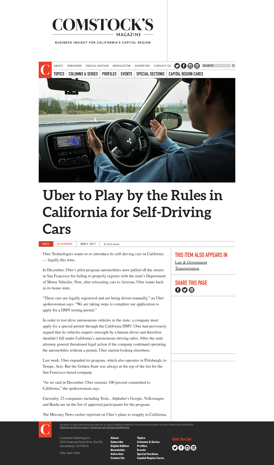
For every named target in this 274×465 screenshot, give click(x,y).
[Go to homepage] (103, 31)
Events (126, 74)
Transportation (187, 268)
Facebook (184, 66)
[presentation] (45, 70)
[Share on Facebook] (178, 290)
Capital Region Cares (186, 74)
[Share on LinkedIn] (191, 290)
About (58, 65)
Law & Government (191, 262)
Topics (59, 74)
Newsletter (122, 65)
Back (46, 243)
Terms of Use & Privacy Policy (74, 427)
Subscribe (74, 65)
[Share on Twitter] (185, 290)
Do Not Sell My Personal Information (110, 427)
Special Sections (150, 74)
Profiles (109, 74)
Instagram (190, 66)
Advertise (142, 65)
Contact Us (162, 65)
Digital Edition (97, 65)
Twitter (177, 66)
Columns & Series (83, 74)
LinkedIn (197, 66)
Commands (3, 462)
